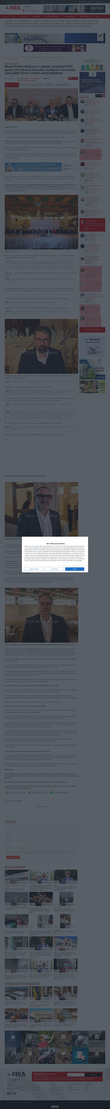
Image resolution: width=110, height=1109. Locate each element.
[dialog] (55, 554)
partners (33, 546)
